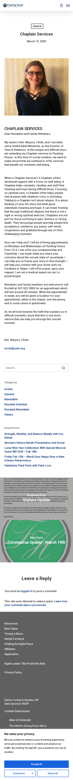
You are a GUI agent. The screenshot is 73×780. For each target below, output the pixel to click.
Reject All (53, 773)
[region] (36, 754)
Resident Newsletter (16, 409)
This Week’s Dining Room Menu (28, 726)
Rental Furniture (14, 638)
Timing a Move (13, 633)
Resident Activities (15, 404)
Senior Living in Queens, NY (21, 700)
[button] (68, 5)
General (37, 26)
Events (8, 389)
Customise (19, 773)
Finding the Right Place (18, 644)
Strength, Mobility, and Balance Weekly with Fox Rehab (33, 435)
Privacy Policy (13, 672)
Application (11, 654)
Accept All (36, 764)
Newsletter (11, 399)
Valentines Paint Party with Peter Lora (27, 465)
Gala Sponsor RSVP (16, 703)
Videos (8, 414)
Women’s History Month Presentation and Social (34, 442)
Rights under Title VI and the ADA (24, 663)
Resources (11, 623)
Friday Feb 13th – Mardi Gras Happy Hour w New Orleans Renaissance (34, 458)
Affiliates (9, 649)
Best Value (11, 628)
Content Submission (17, 711)
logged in (26, 591)
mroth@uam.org (14, 348)
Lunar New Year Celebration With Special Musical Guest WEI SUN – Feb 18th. (35, 449)
